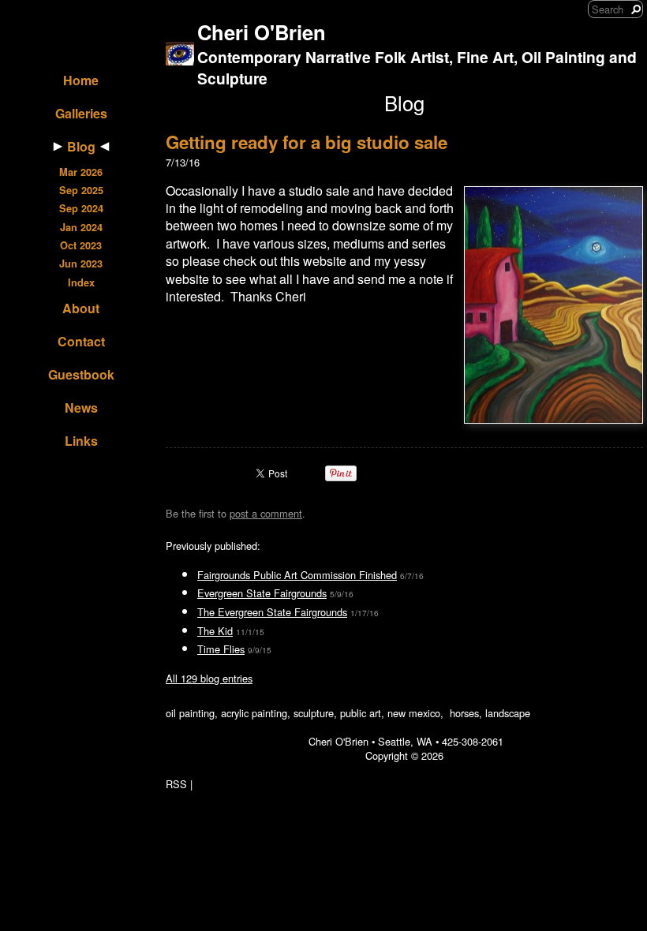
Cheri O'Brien (261, 32)
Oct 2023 (81, 245)
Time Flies (221, 648)
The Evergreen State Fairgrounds (272, 611)
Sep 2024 (81, 208)
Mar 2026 (81, 172)
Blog (81, 146)
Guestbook (81, 374)
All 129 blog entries (209, 678)
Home (81, 80)
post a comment (266, 513)
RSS (176, 783)
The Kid (215, 630)
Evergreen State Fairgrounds (262, 592)
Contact (81, 341)
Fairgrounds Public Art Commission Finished (297, 574)
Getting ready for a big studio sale (306, 142)
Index (81, 282)
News (81, 407)
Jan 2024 (81, 227)
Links (81, 441)
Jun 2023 (81, 263)
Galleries (81, 113)
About (80, 308)
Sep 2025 (81, 190)
